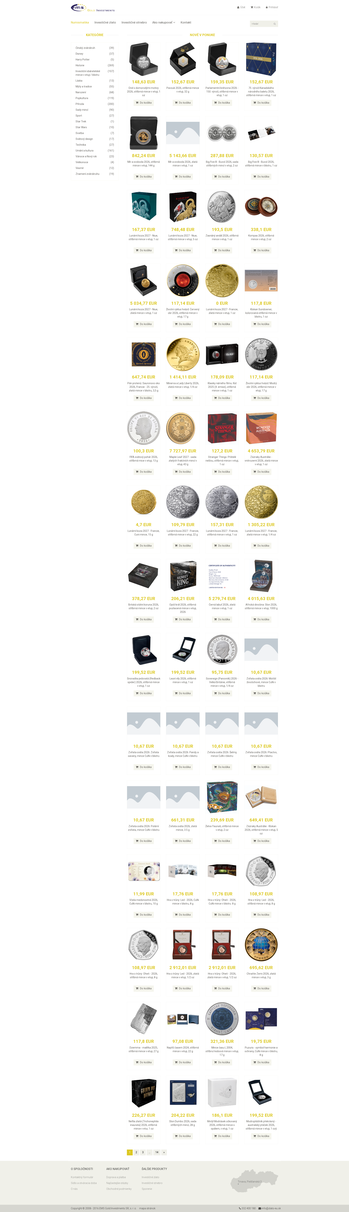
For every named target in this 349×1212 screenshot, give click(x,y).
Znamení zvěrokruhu (95, 173)
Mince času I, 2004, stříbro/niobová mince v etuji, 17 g (222, 1051)
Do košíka (145, 102)
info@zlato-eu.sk (271, 1208)
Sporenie (147, 1188)
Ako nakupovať (162, 22)
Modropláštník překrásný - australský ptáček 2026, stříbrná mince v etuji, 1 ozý (261, 1125)
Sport (95, 115)
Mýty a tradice (95, 86)
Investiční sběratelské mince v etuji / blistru (95, 73)
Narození (95, 92)
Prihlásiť (273, 7)
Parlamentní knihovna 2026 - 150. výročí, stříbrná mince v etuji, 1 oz (222, 91)
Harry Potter (95, 59)
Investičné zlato (105, 22)
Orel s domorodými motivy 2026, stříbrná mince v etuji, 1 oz (143, 91)
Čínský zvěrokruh (95, 47)
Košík (257, 7)
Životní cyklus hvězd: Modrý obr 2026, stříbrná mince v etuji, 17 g (261, 387)
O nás (74, 1188)
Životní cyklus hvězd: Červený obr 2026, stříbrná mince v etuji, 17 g (182, 313)
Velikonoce (95, 162)
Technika (95, 144)
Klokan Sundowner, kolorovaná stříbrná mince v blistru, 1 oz (261, 313)
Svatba (95, 133)
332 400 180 (248, 1208)
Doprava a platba (116, 1177)
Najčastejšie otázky (117, 1183)
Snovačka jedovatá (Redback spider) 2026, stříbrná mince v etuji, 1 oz (143, 682)
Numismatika (80, 22)
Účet (242, 7)
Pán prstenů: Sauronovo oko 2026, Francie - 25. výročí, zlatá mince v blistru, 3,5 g (143, 387)
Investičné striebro (134, 22)
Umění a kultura (95, 150)
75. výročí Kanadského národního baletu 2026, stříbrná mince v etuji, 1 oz (261, 91)
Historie (95, 65)
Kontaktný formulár (82, 1177)
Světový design (95, 138)
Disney (95, 53)
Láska (95, 80)
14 (156, 1152)
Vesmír (95, 168)
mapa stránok (147, 1208)
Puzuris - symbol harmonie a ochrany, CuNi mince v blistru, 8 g (261, 1051)
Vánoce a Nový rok (95, 156)
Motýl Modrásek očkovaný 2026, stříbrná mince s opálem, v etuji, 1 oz (222, 1125)
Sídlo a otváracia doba (84, 1183)
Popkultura (95, 98)
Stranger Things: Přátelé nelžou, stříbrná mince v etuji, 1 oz (222, 461)
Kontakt (186, 22)
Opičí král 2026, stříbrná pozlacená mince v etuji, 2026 (182, 608)
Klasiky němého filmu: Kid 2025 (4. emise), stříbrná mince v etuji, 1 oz (222, 387)
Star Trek (95, 121)
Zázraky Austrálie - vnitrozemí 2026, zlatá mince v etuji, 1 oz (261, 461)
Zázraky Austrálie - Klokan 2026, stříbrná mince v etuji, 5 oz (261, 830)
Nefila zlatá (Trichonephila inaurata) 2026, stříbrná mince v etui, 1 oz (144, 1125)
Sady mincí (95, 109)
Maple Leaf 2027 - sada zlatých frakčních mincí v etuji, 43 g (183, 461)
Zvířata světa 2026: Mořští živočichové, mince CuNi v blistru (261, 682)
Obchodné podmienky (119, 1188)
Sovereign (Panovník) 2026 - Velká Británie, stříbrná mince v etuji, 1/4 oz (222, 682)
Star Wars (95, 127)
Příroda (95, 104)
